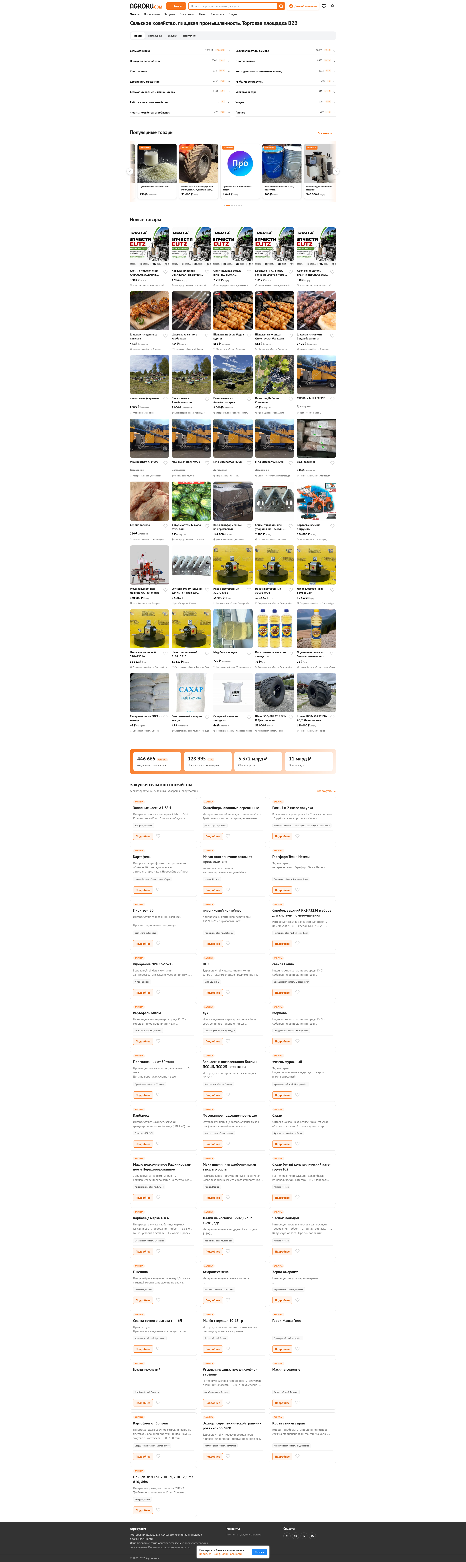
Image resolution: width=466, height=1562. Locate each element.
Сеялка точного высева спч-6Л (157, 1320)
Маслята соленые (286, 1369)
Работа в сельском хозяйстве (149, 102)
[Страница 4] (234, 205)
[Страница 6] (239, 205)
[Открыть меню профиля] (332, 6)
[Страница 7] (241, 205)
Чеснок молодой (285, 1218)
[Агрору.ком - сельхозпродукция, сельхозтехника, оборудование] (146, 6)
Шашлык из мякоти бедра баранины (309, 336)
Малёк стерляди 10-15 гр (223, 1320)
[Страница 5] (236, 205)
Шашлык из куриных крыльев (143, 336)
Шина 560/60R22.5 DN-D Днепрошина (270, 718)
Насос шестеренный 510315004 (268, 590)
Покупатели (187, 14)
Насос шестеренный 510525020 (310, 590)
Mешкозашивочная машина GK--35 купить (144, 590)
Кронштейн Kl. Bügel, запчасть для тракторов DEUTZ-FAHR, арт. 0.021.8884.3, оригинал (270, 273)
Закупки (169, 14)
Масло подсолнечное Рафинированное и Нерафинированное (162, 1167)
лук (205, 1013)
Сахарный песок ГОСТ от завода (146, 718)
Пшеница (140, 1271)
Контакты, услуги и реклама (244, 1534)
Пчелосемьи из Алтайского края (224, 400)
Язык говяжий (306, 462)
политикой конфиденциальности (220, 1554)
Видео (233, 14)
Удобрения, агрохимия (144, 81)
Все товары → (327, 133)
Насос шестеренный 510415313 (185, 654)
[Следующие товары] (336, 171)
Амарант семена (216, 1271)
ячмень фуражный (287, 1061)
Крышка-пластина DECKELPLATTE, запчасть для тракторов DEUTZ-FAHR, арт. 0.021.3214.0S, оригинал (188, 273)
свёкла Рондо (283, 964)
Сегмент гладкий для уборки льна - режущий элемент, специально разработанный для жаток (270, 527)
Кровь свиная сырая (288, 1423)
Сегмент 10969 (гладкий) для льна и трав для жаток (188, 591)
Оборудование (245, 61)
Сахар (277, 1115)
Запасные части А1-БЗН (152, 807)
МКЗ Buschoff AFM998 (311, 398)
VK (287, 1535)
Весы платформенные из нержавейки (227, 527)
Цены (202, 14)
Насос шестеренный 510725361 (226, 590)
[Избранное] (323, 6)
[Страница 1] (224, 205)
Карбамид (141, 1115)
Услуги (240, 102)
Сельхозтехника (140, 51)
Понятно (259, 1552)
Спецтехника (138, 71)
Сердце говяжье (140, 525)
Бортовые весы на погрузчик (308, 527)
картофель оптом (147, 1013)
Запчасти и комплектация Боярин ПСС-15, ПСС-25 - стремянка (230, 1064)
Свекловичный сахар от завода (187, 718)
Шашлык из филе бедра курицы (228, 336)
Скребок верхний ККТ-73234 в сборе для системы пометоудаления (301, 913)
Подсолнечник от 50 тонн (153, 1061)
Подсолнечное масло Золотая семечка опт (310, 654)
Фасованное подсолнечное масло (230, 1115)
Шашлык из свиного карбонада (185, 336)
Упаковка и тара (246, 92)
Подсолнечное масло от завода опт (270, 654)
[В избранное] (165, 272)
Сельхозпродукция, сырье (252, 51)
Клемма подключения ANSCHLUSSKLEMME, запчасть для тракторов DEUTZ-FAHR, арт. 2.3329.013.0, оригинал (145, 273)
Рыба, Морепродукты (249, 81)
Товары (134, 14)
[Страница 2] (228, 205)
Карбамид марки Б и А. (151, 1218)
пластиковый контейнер (222, 910)
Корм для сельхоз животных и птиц (259, 71)
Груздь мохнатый (147, 1369)
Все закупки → (326, 791)
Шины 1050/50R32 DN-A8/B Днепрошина (312, 718)
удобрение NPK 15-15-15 (153, 964)
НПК (206, 964)
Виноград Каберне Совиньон (267, 400)
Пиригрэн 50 (143, 910)
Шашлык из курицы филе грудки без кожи (269, 336)
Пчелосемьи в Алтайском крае (182, 400)
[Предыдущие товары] (130, 171)
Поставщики (152, 14)
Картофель (142, 856)
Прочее (240, 112)
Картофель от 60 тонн (150, 1423)
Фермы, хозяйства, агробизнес (150, 112)
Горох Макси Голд (286, 1320)
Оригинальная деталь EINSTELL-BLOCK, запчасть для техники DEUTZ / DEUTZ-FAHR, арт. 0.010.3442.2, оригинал (227, 273)
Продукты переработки (145, 61)
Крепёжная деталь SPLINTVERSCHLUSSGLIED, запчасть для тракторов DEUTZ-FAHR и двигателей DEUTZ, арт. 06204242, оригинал (313, 273)
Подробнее (143, 836)
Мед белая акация (225, 652)
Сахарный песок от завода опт (225, 718)
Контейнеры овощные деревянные (231, 807)
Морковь (279, 1013)
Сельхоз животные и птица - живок (152, 92)
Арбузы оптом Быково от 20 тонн (186, 527)
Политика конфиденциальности (168, 1547)
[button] (281, 6)
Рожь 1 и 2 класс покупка (292, 807)
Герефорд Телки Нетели (291, 856)
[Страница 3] (232, 205)
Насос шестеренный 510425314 (143, 654)
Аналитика (217, 14)
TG (304, 1535)
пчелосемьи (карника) (144, 398)
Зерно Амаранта (285, 1271)
